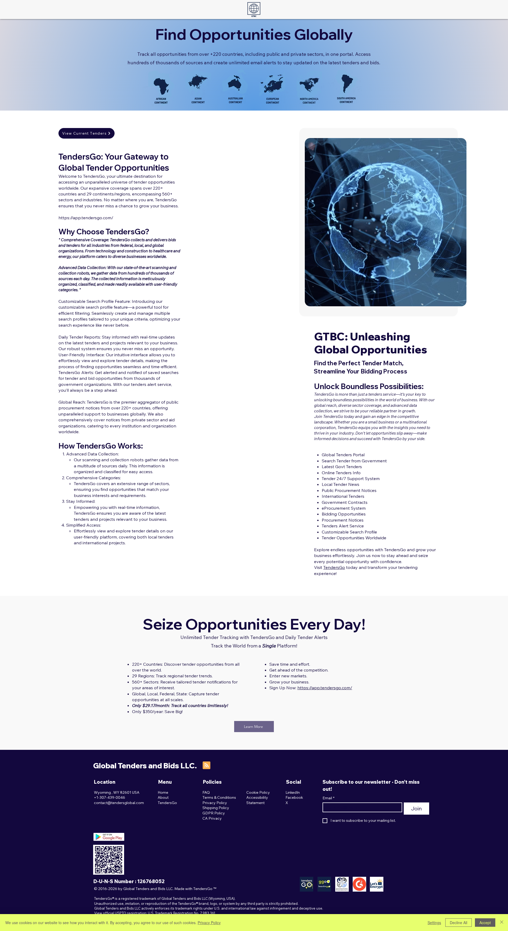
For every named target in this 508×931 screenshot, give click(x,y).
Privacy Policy (209, 922)
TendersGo (334, 567)
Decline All (458, 922)
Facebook (294, 797)
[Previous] (315, 222)
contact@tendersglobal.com (119, 802)
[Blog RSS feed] (206, 765)
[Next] (455, 222)
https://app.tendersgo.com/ (85, 217)
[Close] (501, 922)
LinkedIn (292, 792)
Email (328, 798)
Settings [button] (434, 922)
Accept (485, 922)
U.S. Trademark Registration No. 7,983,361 (181, 913)
